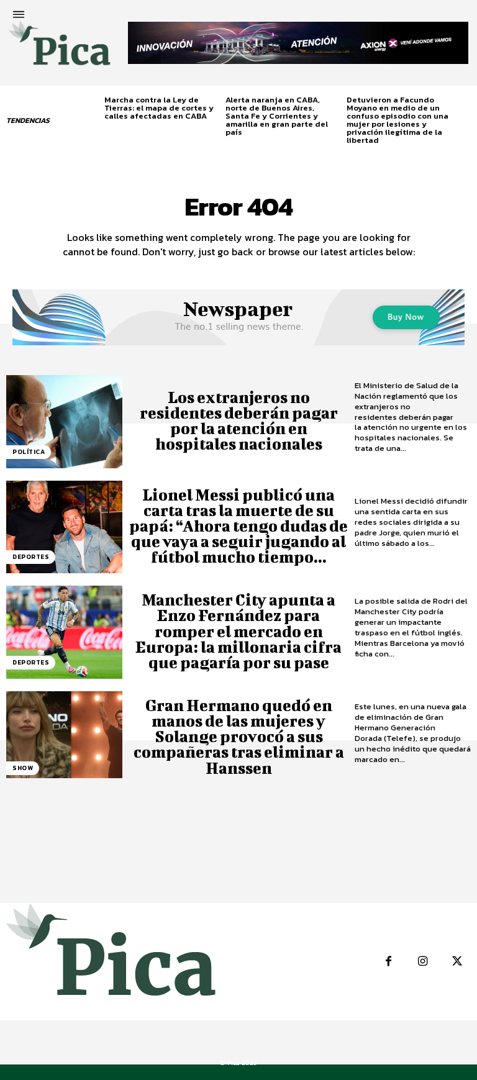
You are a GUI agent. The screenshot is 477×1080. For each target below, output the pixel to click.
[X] (457, 962)
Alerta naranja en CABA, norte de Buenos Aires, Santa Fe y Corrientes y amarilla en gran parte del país (276, 116)
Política (28, 451)
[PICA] (60, 47)
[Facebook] (388, 962)
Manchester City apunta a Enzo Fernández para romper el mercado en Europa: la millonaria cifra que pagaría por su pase (238, 631)
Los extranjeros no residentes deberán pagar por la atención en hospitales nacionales (239, 420)
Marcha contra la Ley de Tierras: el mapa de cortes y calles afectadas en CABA (159, 108)
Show (22, 768)
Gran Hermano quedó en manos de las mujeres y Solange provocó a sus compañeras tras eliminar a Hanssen (239, 736)
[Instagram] (423, 962)
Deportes (30, 556)
